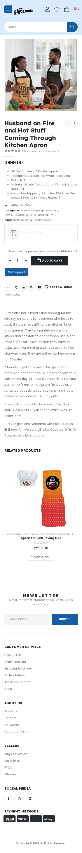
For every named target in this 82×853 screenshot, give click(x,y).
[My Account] (47, 9)
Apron (16, 220)
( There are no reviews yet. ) (40, 151)
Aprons (25, 210)
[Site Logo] (23, 11)
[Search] (72, 27)
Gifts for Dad (62, 534)
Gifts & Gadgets (14, 215)
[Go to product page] (41, 494)
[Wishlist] (57, 9)
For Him (53, 210)
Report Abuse (12, 294)
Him (73, 534)
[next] (75, 123)
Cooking (26, 220)
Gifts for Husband (37, 215)
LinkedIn (23, 287)
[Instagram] (19, 799)
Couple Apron (39, 210)
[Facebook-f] (8, 799)
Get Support (16, 272)
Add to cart (52, 260)
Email (39, 287)
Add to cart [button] (43, 556)
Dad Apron (21, 534)
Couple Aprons (42, 220)
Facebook (7, 287)
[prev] (68, 123)
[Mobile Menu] (8, 9)
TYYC (52, 215)
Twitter (15, 287)
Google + (31, 287)
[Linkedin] (30, 799)
